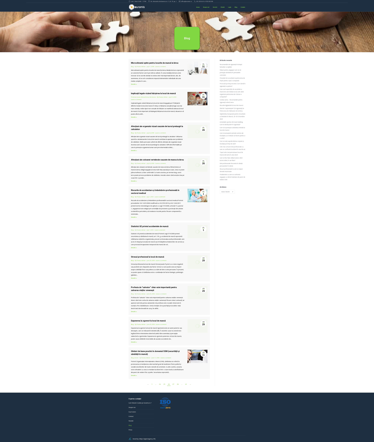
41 (186, 384)
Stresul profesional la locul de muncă (147, 257)
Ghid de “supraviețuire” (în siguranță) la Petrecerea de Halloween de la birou (232, 109)
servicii (136, 358)
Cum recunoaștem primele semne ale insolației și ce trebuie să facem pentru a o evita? (232, 135)
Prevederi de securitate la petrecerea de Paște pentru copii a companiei (232, 79)
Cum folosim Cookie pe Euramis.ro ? (140, 403)
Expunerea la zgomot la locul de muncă (148, 321)
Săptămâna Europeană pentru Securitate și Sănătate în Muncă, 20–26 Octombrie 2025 (232, 116)
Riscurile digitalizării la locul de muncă (231, 105)
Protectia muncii (135, 97)
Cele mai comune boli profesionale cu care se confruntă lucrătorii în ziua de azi (232, 148)
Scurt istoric (132, 412)
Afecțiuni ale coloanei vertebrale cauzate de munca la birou (157, 160)
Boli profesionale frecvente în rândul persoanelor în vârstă (231, 164)
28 (178, 384)
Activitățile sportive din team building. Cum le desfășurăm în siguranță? (231, 123)
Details (133, 84)
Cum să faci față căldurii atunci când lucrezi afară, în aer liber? (231, 159)
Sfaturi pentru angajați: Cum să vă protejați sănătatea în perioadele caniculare (230, 72)
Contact (131, 416)
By (140, 66)
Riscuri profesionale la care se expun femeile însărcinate (231, 170)
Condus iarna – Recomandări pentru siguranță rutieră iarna (231, 101)
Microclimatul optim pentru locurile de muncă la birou (154, 63)
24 (160, 384)
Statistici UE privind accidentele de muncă (149, 226)
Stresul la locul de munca (148, 97)
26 (169, 384)
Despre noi (132, 407)
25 (164, 384)
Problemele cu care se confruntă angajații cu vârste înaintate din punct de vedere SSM (232, 177)
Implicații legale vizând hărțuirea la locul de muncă (153, 93)
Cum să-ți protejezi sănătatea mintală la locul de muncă (232, 129)
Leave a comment (160, 66)
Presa (130, 430)
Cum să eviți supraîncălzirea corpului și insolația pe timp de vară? (232, 142)
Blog (132, 66)
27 (173, 384)
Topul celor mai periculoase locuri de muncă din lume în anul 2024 (231, 153)
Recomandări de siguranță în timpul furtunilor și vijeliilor (231, 66)
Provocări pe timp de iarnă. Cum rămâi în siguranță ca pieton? (232, 85)
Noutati (131, 421)
